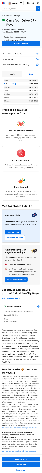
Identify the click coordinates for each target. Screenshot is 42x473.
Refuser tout (21, 465)
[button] (21, 3)
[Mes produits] (28, 3)
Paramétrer (21, 470)
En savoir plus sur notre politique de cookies (19, 428)
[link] (38, 307)
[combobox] (21, 8)
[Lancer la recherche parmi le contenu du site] (38, 8)
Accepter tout (21, 459)
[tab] (12, 74)
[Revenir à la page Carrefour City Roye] (2, 15)
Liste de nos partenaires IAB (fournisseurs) (19, 451)
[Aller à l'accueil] (4, 3)
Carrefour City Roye (12, 15)
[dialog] (21, 419)
